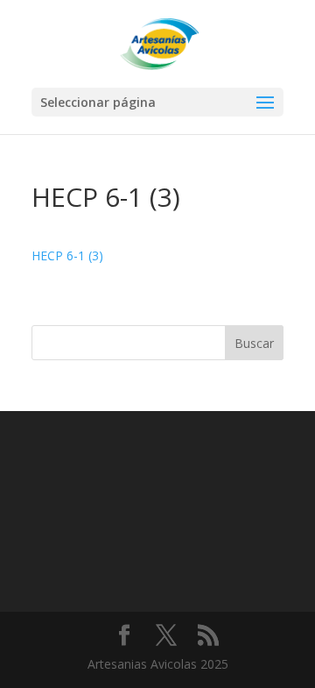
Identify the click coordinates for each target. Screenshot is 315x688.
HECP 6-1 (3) (67, 255)
